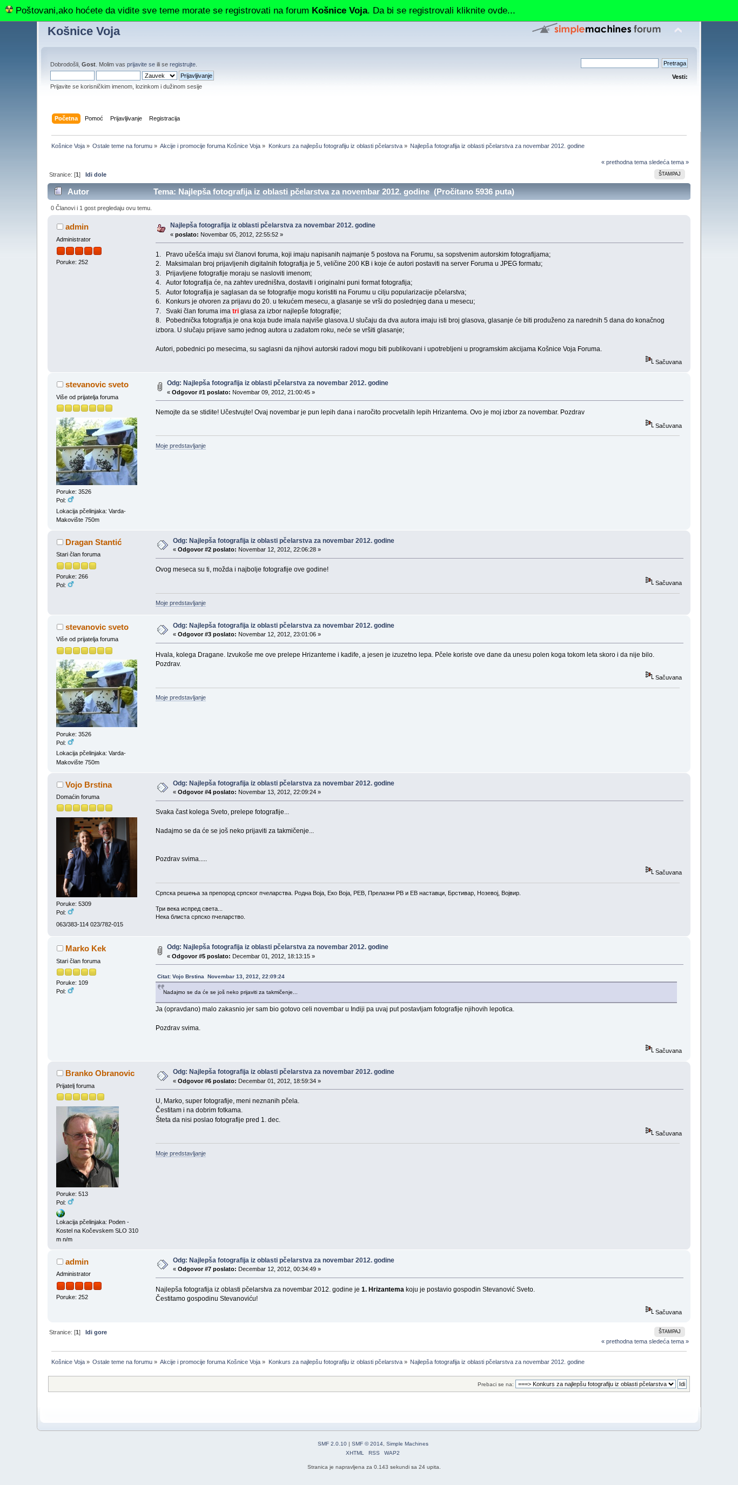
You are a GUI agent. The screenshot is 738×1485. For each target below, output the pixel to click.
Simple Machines (407, 1444)
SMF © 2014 (367, 1444)
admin (77, 226)
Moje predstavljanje (181, 445)
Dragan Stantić (93, 542)
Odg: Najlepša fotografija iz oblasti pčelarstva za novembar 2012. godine (277, 383)
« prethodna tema (624, 162)
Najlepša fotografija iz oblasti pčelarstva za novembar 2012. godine (272, 225)
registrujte (183, 64)
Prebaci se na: (496, 1384)
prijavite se (141, 64)
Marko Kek (85, 948)
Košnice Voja (84, 31)
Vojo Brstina (88, 784)
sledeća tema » (669, 162)
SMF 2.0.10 (332, 1444)
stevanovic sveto (97, 384)
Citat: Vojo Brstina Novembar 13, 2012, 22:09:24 (221, 976)
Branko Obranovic (100, 1073)
